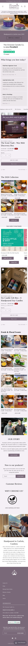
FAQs (4, 586)
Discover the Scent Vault (8, 74)
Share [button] (4, 169)
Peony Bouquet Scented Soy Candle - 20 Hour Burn (20, 214)
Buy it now (14, 163)
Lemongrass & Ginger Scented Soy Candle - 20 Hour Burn (20, 370)
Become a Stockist (6, 592)
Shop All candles (14, 37)
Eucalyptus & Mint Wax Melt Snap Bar (10, 252)
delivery (5, 150)
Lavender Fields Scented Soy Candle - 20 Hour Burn (20, 350)
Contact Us (5, 583)
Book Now (5, 103)
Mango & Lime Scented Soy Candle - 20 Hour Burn (7, 195)
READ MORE (14, 455)
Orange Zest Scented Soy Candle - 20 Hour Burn (20, 195)
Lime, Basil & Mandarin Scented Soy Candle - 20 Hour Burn (6, 390)
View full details (21, 169)
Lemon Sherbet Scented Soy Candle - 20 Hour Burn (7, 214)
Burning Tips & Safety (7, 589)
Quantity (2, 152)
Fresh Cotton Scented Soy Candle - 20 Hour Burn (7, 350)
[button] (2, 6)
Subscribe (20, 476)
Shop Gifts (5, 89)
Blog (4, 595)
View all (14, 220)
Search (4, 598)
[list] (14, 126)
